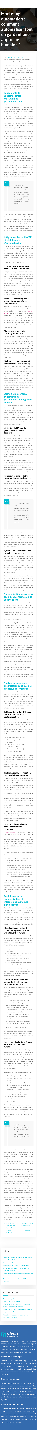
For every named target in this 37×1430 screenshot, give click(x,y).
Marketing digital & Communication (14, 57)
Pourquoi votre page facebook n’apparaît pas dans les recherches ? (10, 1227)
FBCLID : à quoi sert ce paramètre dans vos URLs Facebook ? (25, 1226)
